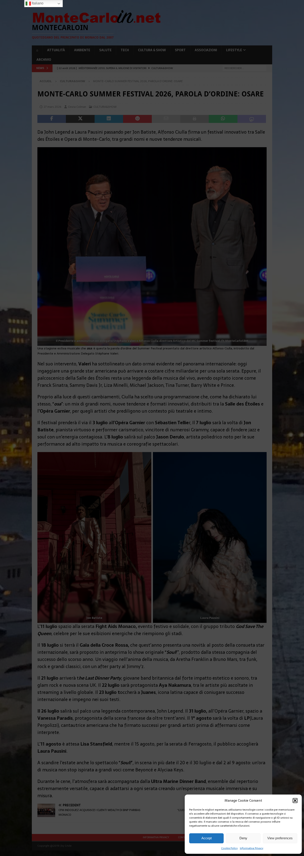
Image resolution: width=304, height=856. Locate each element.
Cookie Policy (229, 848)
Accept (206, 838)
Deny (243, 838)
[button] (295, 800)
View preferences (280, 838)
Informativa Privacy (251, 848)
